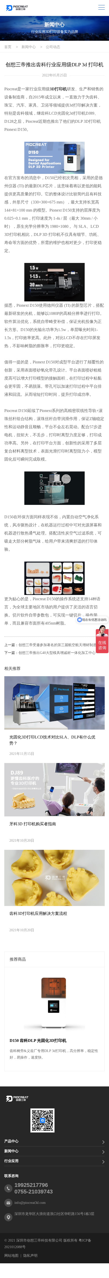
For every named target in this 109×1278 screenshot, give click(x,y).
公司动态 (53, 47)
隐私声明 (30, 1256)
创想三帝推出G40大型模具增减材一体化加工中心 (57, 653)
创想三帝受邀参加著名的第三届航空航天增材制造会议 (61, 645)
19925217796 (31, 1185)
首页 (7, 47)
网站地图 (11, 1256)
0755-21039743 (33, 1191)
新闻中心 (29, 47)
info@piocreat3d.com (30, 1203)
